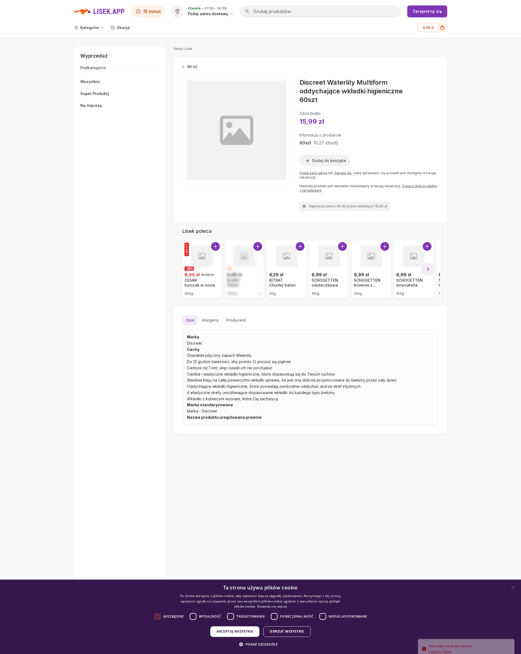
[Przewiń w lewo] (193, 269)
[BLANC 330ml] (244, 269)
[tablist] (310, 320)
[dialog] (260, 617)
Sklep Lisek (183, 49)
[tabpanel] (310, 377)
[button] (260, 644)
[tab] (190, 320)
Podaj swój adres (314, 173)
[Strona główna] (99, 11)
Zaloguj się (342, 173)
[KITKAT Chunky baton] (286, 269)
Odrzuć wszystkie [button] (287, 631)
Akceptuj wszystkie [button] (235, 631)
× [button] (513, 587)
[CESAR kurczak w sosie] (201, 269)
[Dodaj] (215, 246)
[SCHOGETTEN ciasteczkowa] (328, 269)
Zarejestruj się (427, 11)
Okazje (123, 27)
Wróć (192, 66)
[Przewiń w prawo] (427, 269)
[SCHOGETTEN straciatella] (413, 269)
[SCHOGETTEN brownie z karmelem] (371, 269)
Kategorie (89, 27)
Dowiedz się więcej (272, 606)
